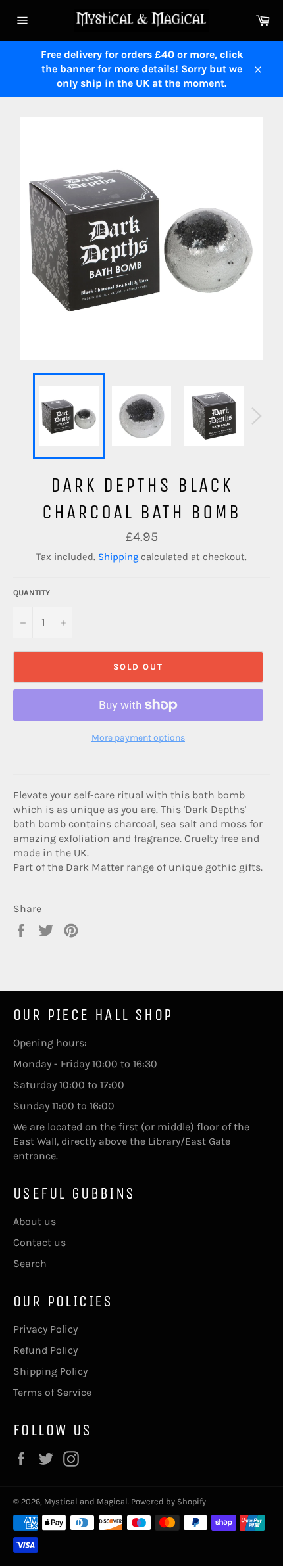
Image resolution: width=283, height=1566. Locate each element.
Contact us (39, 1242)
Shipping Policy (50, 1371)
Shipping (118, 557)
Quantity (31, 592)
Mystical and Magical (86, 1501)
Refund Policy (45, 1350)
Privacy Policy (45, 1329)
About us (34, 1221)
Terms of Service (52, 1392)
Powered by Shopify (168, 1501)
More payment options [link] (138, 737)
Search (30, 1263)
